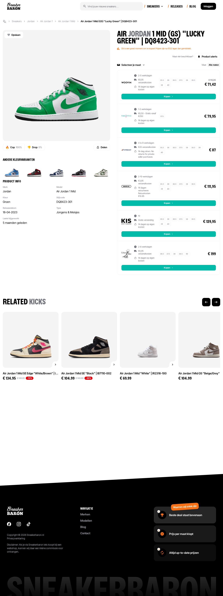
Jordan (31, 21)
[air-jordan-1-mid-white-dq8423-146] (56, 170)
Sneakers (17, 21)
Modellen (86, 520)
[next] (216, 302)
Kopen (167, 96)
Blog (83, 527)
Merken (85, 514)
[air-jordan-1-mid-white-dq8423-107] (101, 170)
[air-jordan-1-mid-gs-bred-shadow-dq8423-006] (79, 170)
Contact (85, 533)
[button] (168, 65)
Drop (34, 147)
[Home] (4, 21)
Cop (14, 147)
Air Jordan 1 (46, 21)
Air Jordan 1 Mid (66, 21)
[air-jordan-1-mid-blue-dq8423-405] (12, 170)
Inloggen (208, 6)
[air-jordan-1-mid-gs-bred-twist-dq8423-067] (34, 170)
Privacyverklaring (16, 538)
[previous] (206, 302)
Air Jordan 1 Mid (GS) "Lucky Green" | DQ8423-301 (109, 21)
